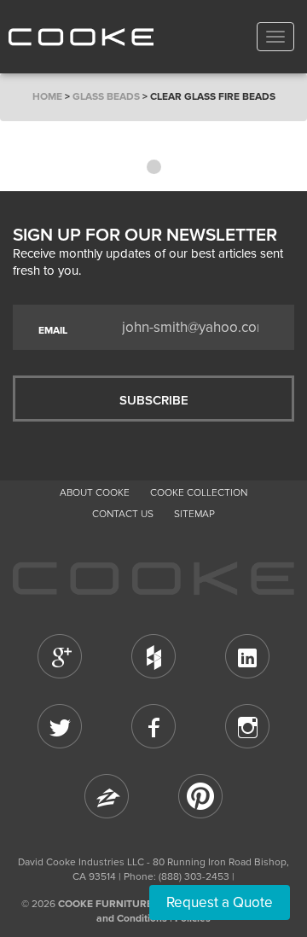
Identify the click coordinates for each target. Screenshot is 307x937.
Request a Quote (219, 902)
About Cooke (95, 492)
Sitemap (194, 514)
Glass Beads (106, 96)
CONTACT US (123, 514)
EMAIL (52, 330)
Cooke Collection (198, 492)
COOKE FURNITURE (105, 904)
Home (47, 96)
